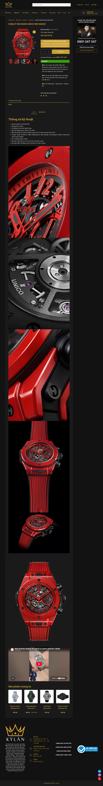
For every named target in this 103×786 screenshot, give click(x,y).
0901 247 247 (92, 14)
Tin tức (87, 4)
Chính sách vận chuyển (63, 747)
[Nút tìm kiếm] (69, 4)
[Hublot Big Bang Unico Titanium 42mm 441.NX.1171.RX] (47, 696)
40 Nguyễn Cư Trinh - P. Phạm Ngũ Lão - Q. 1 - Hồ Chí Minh (41, 741)
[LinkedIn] (46, 95)
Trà (69, 12)
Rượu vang (52, 12)
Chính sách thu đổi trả (63, 743)
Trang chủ (80, 4)
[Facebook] (41, 95)
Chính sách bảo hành (63, 751)
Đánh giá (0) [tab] (42, 112)
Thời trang (25, 12)
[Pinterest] (43, 95)
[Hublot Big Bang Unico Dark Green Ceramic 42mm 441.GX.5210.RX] (31, 696)
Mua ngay (61, 51)
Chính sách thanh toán (63, 755)
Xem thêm (93, 4)
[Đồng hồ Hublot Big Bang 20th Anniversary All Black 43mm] (63, 696)
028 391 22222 (38, 761)
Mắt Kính (43, 12)
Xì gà (64, 12)
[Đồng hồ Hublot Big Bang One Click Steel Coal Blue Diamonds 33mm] (15, 696)
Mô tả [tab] (34, 112)
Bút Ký (59, 12)
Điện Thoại (8, 12)
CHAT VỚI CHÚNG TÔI (87, 50)
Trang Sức (35, 12)
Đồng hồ (16, 12)
